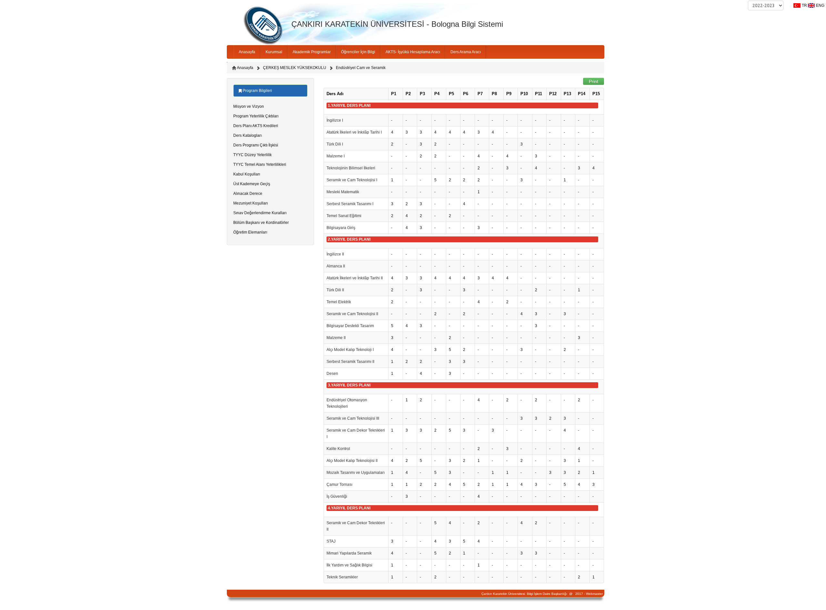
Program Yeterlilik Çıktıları (255, 116)
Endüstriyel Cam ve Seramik (361, 67)
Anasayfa (247, 52)
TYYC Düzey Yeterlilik (252, 155)
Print (593, 81)
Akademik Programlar (312, 52)
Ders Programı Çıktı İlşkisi (255, 145)
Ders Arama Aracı (465, 52)
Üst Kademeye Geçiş (251, 184)
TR (804, 5)
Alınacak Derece (247, 193)
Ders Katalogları (247, 135)
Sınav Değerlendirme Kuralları (260, 213)
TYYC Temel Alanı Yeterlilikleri (259, 164)
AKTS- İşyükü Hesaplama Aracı (413, 52)
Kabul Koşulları (246, 174)
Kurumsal (274, 52)
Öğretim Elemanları (250, 232)
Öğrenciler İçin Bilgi (358, 52)
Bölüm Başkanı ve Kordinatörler (261, 222)
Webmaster (594, 593)
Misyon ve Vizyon (248, 106)
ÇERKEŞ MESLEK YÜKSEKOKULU (294, 67)
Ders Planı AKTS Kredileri (255, 126)
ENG (820, 5)
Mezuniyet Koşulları (250, 203)
